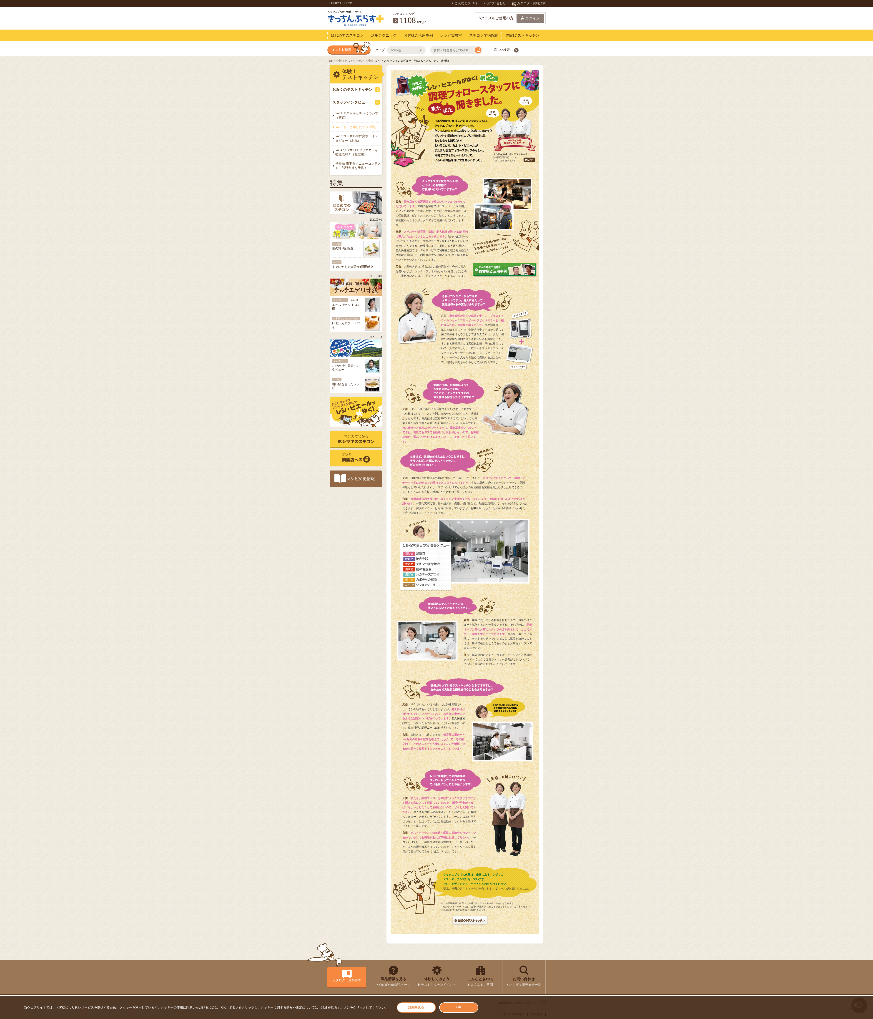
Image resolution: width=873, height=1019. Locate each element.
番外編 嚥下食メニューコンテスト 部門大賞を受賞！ (358, 166)
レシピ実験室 (451, 35)
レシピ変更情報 (360, 478)
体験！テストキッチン (360, 74)
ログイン (532, 18)
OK (458, 1007)
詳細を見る (416, 1007)
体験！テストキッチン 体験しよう (358, 60)
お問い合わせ (497, 3)
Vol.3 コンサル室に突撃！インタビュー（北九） (356, 138)
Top (331, 60)
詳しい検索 (502, 50)
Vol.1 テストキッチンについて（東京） (356, 116)
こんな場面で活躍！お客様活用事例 (505, 269)
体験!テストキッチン (522, 35)
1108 (408, 20)
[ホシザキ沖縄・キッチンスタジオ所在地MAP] (529, 161)
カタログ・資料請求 (531, 3)
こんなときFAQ (466, 3)
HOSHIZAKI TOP (339, 3)
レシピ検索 (343, 49)
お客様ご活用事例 (418, 35)
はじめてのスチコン (347, 35)
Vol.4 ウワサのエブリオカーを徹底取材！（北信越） (356, 152)
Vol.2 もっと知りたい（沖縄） (356, 127)
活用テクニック (383, 35)
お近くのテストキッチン (352, 89)
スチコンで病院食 (483, 35)
